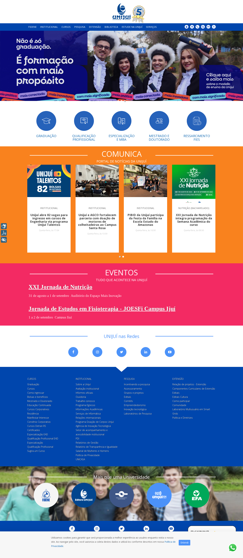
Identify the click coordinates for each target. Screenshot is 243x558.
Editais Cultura (180, 396)
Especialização (35, 442)
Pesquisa (79, 26)
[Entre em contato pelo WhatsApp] (232, 547)
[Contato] (197, 26)
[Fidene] (46, 495)
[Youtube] (170, 352)
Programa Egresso (85, 405)
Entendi (184, 542)
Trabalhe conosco (85, 401)
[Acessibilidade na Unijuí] (214, 26)
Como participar (181, 401)
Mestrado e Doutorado (39, 401)
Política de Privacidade (88, 455)
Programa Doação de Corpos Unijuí (95, 421)
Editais (127, 396)
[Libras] (4, 226)
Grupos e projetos (134, 392)
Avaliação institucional (87, 388)
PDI (77, 438)
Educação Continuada (39, 405)
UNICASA (80, 459)
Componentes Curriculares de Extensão (193, 388)
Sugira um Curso (36, 450)
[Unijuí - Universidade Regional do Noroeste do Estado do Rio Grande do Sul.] (121, 11)
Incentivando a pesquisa (137, 384)
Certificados (33, 430)
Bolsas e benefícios (37, 396)
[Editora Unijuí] (83, 495)
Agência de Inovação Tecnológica (93, 426)
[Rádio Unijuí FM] (159, 495)
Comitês (128, 401)
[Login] (186, 26)
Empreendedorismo (135, 405)
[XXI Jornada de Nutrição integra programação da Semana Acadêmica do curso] (193, 184)
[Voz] (4, 233)
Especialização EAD (37, 434)
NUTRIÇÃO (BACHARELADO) (193, 208)
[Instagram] (97, 352)
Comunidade (179, 405)
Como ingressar (35, 392)
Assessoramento (133, 388)
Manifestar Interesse (38, 417)
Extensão (95, 26)
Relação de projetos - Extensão (189, 384)
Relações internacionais (88, 417)
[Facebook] (73, 352)
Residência (33, 413)
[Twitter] (121, 352)
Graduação (33, 384)
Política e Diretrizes (182, 417)
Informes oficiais (84, 392)
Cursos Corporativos (38, 409)
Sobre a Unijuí (83, 384)
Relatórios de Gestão (87, 442)
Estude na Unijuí (132, 26)
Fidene (32, 26)
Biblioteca (111, 26)
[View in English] (208, 27)
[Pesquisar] (203, 26)
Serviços (151, 26)
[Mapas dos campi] (192, 26)
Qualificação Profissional (40, 446)
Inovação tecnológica (135, 409)
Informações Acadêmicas (89, 409)
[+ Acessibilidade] (4, 240)
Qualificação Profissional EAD (42, 438)
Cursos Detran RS (36, 426)
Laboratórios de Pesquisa (138, 413)
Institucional (49, 26)
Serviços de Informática (88, 413)
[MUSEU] (121, 495)
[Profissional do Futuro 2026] (121, 67)
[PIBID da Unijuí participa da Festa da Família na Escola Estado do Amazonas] (145, 184)
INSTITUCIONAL (49, 208)
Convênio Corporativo (39, 421)
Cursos (66, 26)
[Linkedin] (146, 352)
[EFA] (196, 495)
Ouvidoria (81, 396)
